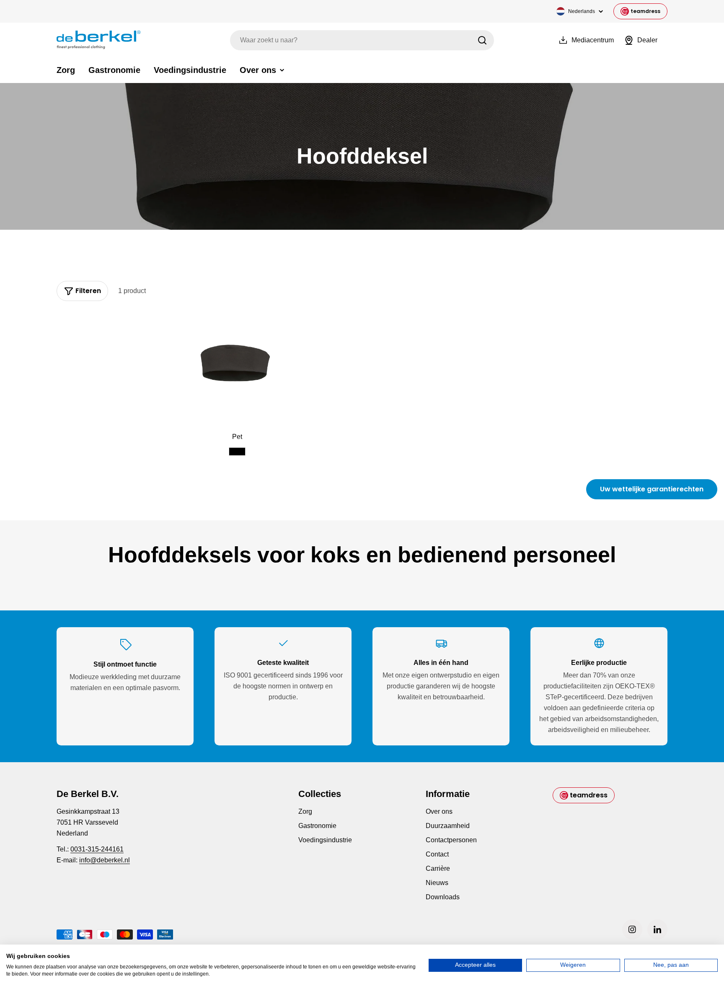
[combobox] (362, 40)
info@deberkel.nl (104, 860)
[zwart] (237, 451)
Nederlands (581, 11)
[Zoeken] (482, 40)
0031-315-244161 (97, 849)
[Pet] (237, 367)
